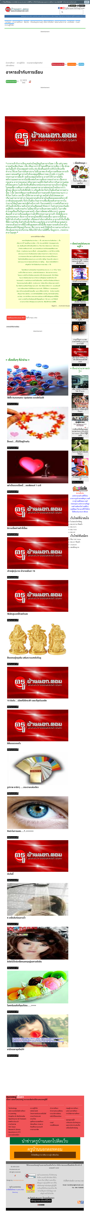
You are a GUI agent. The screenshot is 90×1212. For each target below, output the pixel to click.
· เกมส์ (51, 1122)
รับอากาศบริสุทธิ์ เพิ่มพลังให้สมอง (80, 453)
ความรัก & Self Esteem (80, 281)
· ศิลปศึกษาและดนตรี (36, 1127)
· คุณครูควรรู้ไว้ (70, 1120)
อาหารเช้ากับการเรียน (13, 327)
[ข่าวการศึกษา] (17, 22)
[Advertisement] (45, 45)
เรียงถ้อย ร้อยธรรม (80, 302)
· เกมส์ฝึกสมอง (54, 1125)
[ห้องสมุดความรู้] (36, 22)
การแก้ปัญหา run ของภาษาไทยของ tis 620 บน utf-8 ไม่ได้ (80, 341)
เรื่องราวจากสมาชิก (58, 64)
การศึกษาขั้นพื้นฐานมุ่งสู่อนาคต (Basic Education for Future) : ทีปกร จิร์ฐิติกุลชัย (80, 432)
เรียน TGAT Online (75, 539)
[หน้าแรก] (8, 22)
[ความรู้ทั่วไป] (9, 25)
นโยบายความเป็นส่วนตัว (69, 2)
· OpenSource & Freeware (17, 1119)
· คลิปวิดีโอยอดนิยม (55, 1116)
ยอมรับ (86, 2)
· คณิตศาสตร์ (34, 1111)
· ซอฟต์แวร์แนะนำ (13, 1121)
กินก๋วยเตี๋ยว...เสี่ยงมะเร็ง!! (80, 182)
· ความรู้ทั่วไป (34, 1108)
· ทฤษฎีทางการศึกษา (71, 1108)
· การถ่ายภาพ (12, 1124)
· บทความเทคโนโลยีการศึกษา (16, 1111)
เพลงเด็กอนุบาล (74, 547)
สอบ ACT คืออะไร (75, 542)
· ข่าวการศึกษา (53, 1108)
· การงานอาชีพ (34, 1129)
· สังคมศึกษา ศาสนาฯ (36, 1124)
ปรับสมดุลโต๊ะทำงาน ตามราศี (80, 478)
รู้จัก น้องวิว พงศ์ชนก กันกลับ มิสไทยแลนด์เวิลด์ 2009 (80, 359)
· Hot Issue (12, 1127)
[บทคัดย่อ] (71, 22)
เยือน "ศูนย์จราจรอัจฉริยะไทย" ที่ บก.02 (80, 390)
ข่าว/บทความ (71, 64)
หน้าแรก (81, 64)
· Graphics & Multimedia (16, 1116)
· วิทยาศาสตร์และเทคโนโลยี (38, 1113)
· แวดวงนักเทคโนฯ (13, 1135)
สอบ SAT (72, 532)
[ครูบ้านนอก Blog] (26, 22)
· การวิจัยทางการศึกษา (72, 1113)
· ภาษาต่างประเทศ (35, 1116)
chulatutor (73, 545)
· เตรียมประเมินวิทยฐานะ (73, 1122)
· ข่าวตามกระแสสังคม (56, 1111)
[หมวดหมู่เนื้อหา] (48, 22)
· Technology (12, 1108)
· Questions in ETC (14, 1132)
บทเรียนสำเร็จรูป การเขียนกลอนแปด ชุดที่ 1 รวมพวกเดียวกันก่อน (80, 261)
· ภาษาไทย (33, 1119)
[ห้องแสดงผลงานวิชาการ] (60, 22)
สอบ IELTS (73, 527)
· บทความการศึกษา (71, 1111)
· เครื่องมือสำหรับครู (71, 1128)
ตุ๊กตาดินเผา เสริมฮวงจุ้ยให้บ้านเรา (80, 410)
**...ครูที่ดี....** (80, 320)
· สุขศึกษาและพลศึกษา (36, 1121)
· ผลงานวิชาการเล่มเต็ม (72, 1125)
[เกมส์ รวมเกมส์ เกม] (77, 22)
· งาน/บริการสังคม (55, 1113)
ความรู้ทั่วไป (21, 63)
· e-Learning (12, 1113)
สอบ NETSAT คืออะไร (76, 524)
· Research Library (14, 1129)
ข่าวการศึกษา (10, 63)
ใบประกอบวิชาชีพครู (76, 521)
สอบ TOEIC (73, 529)
